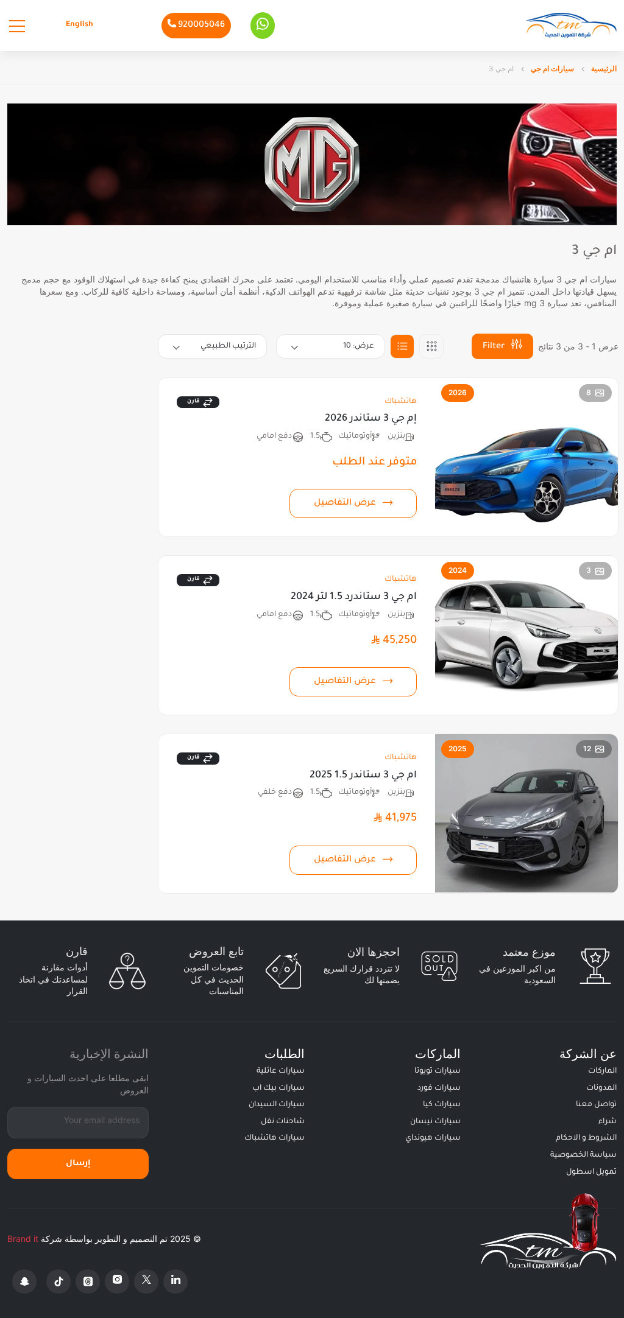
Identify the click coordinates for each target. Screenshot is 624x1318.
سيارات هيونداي (433, 1138)
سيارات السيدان (277, 1105)
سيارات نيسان (435, 1122)
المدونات (601, 1088)
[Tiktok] (58, 1281)
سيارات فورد (439, 1088)
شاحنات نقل (283, 1122)
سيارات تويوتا (437, 1071)
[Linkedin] (175, 1281)
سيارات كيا (442, 1105)
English (79, 25)
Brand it (22, 1238)
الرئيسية (603, 68)
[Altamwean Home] (571, 25)
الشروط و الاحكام (586, 1138)
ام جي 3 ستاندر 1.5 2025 (363, 775)
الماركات (602, 1071)
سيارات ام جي (551, 68)
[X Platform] (146, 1281)
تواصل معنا (596, 1105)
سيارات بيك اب (278, 1088)
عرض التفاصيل (345, 503)
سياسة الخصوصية (583, 1155)
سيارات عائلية (281, 1071)
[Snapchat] (24, 1281)
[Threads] (88, 1281)
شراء (607, 1122)
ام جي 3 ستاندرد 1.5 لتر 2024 (354, 597)
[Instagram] (117, 1281)
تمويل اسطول (591, 1172)
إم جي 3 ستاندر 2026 (371, 418)
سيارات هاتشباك (274, 1138)
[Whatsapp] (262, 25)
